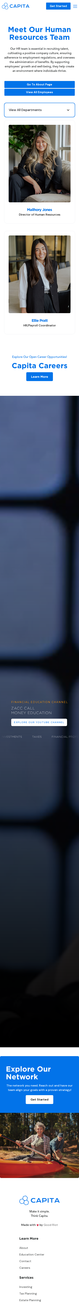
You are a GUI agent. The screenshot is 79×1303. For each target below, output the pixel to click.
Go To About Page (39, 84)
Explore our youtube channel (39, 722)
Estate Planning (30, 1300)
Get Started (58, 6)
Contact (25, 1261)
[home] (15, 6)
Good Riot (51, 1225)
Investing (25, 1287)
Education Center (31, 1254)
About (23, 1248)
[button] (75, 6)
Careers (24, 1268)
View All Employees (39, 92)
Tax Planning (28, 1293)
